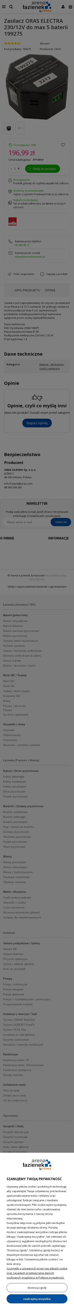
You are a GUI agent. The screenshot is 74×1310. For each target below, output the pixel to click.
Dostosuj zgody (37, 1288)
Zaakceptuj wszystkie (37, 1299)
